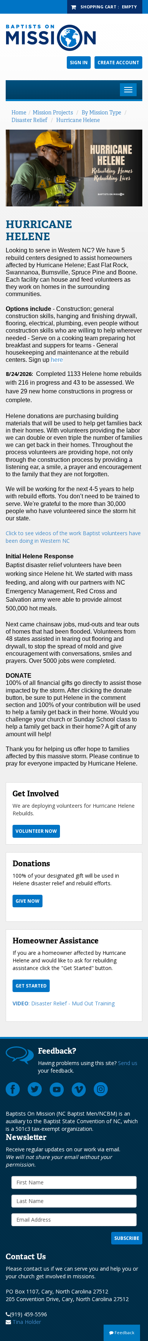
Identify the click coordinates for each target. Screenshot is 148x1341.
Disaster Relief (29, 120)
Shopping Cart (98, 7)
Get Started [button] (31, 986)
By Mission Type (101, 112)
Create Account (118, 62)
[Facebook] (13, 1089)
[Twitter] (35, 1089)
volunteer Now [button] (36, 831)
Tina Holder (27, 1321)
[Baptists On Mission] (74, 37)
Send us (127, 1063)
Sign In (79, 62)
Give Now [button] (27, 901)
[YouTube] (57, 1089)
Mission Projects (53, 112)
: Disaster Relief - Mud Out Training (64, 1003)
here (57, 360)
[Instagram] (101, 1089)
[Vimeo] (79, 1089)
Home (18, 112)
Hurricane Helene (78, 120)
